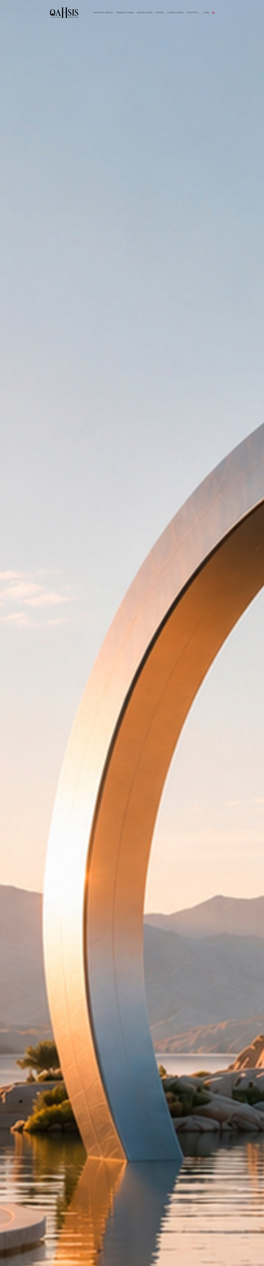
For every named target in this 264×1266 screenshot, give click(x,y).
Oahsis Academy (175, 12)
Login (206, 12)
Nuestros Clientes (103, 12)
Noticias (159, 12)
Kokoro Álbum (144, 12)
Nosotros (192, 12)
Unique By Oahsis (125, 12)
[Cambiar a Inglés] (213, 12)
